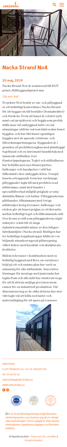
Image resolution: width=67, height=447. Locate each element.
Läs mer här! (10, 96)
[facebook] (3, 390)
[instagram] (7, 390)
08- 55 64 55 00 (11, 374)
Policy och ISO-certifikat (44, 436)
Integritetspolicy (33, 440)
